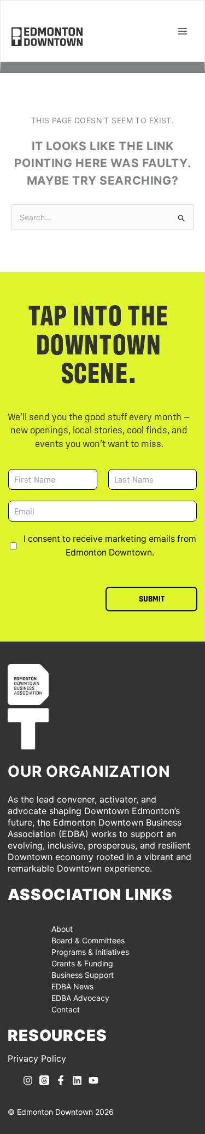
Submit (152, 598)
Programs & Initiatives (90, 952)
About (62, 928)
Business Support (82, 975)
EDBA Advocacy (80, 998)
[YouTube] (93, 1080)
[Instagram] (28, 1080)
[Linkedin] (77, 1080)
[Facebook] (61, 1080)
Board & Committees (88, 940)
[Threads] (44, 1080)
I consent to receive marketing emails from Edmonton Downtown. (110, 546)
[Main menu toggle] (182, 31)
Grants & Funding (82, 963)
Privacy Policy (37, 1058)
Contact (65, 1009)
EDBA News (72, 986)
